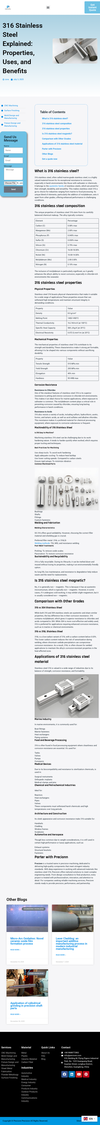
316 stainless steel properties (56, 128)
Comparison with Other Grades (56, 138)
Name (6, 146)
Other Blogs (47, 154)
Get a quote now (49, 159)
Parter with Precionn (51, 149)
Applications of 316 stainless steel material (62, 144)
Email (6, 156)
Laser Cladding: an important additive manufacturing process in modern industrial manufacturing (71, 943)
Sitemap (80, 1121)
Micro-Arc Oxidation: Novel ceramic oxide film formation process (26, 941)
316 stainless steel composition (56, 123)
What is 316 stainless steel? (55, 118)
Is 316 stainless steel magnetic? (57, 133)
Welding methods (42, 543)
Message (8, 166)
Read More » (15, 950)
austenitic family (56, 186)
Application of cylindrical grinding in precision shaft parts (26, 1006)
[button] (48, 7)
